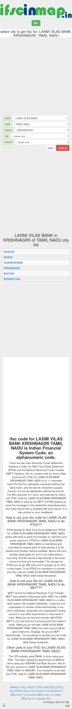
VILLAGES (15, 690)
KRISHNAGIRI (12, 268)
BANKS (14, 687)
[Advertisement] (36, 75)
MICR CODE (35, 687)
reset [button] (50, 148)
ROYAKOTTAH (12, 279)
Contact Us (41, 690)
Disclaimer (55, 690)
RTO (59, 687)
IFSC (23, 687)
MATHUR (9, 273)
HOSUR (8, 257)
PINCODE (49, 687)
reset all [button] (62, 148)
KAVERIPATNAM (13, 262)
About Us (28, 690)
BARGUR (9, 251)
